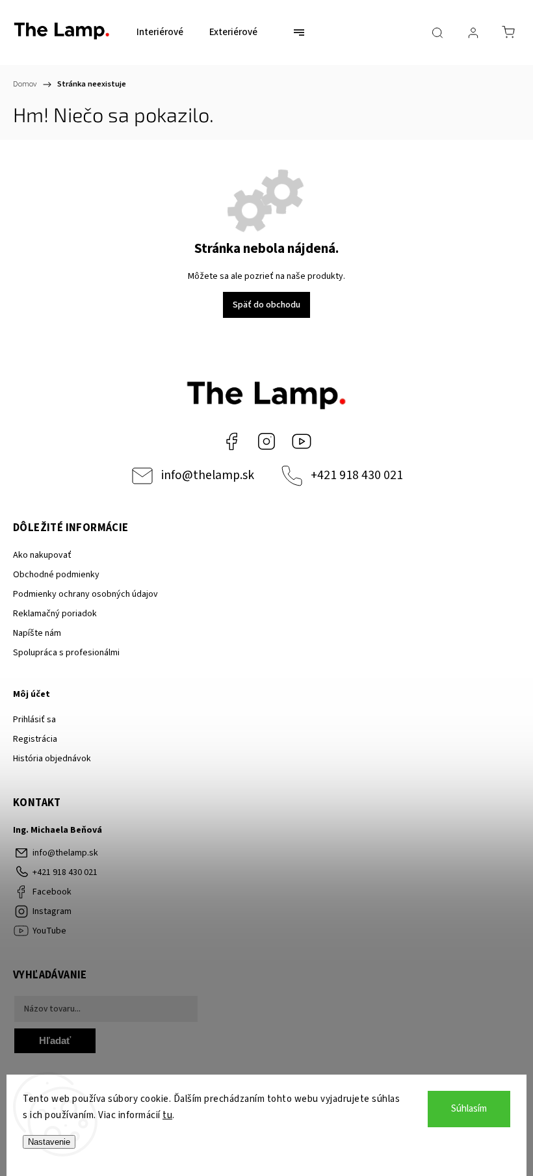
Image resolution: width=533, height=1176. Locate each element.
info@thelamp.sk (207, 475)
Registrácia (35, 739)
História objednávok (52, 758)
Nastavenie (49, 1142)
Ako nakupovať (42, 555)
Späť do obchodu (266, 304)
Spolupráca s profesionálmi (66, 652)
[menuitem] (159, 32)
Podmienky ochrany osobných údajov (85, 594)
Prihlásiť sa (34, 719)
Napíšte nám (37, 633)
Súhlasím (469, 1109)
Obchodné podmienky (56, 574)
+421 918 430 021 (357, 475)
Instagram (266, 441)
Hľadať (55, 1040)
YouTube (301, 441)
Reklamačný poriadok (55, 613)
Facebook (231, 441)
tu (167, 1115)
